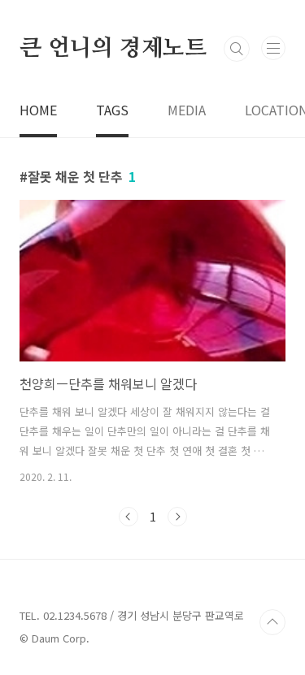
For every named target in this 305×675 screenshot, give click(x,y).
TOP (272, 622)
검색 (236, 49)
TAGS (112, 109)
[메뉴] (273, 48)
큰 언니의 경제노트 (113, 48)
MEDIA (187, 109)
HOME (38, 109)
